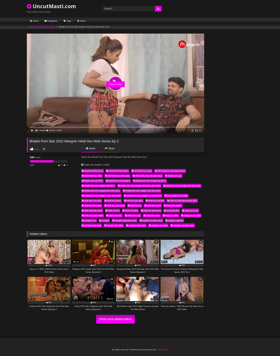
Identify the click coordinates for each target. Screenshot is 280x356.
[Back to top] (271, 347)
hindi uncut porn (191, 210)
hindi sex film (113, 210)
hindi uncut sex (115, 215)
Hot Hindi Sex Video (143, 171)
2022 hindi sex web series (119, 176)
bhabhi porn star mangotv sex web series (143, 191)
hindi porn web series (93, 210)
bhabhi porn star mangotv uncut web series (102, 196)
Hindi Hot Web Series (46, 27)
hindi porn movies (174, 205)
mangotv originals (175, 220)
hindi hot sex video (135, 200)
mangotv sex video (115, 225)
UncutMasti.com (53, 6)
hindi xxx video (171, 215)
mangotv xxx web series (183, 225)
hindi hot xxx (135, 205)
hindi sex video (131, 210)
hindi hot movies (114, 200)
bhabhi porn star (174, 176)
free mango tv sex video (177, 196)
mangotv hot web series (152, 220)
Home (35, 21)
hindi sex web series (152, 210)
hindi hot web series (92, 205)
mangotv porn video (92, 225)
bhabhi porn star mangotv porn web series (102, 191)
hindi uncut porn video (93, 215)
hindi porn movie (154, 205)
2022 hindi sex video (93, 176)
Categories (52, 21)
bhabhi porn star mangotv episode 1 (151, 181)
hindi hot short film (156, 200)
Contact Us (163, 349)
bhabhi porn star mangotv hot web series (183, 186)
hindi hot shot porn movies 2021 (183, 200)
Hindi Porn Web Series (118, 171)
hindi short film (173, 210)
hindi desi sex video (92, 200)
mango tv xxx (90, 220)
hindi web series (153, 215)
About (92, 148)
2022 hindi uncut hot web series (148, 176)
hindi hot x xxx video (116, 205)
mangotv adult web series (125, 220)
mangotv (105, 220)
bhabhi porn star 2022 (93, 181)
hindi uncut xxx (133, 215)
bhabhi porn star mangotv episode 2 (99, 186)
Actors (83, 21)
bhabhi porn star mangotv (119, 181)
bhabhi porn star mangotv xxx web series (144, 196)
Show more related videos (115, 319)
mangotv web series (137, 225)
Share (111, 148)
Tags (69, 21)
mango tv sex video (192, 215)
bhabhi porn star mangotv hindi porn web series (140, 186)
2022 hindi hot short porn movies (171, 171)
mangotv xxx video (160, 225)
